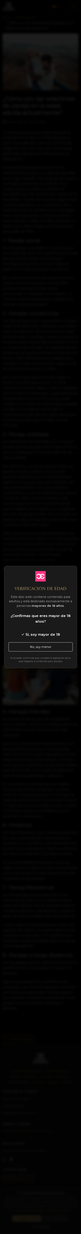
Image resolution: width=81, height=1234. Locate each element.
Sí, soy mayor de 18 (42, 634)
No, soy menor (40, 647)
